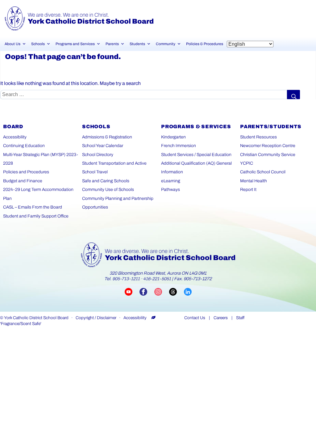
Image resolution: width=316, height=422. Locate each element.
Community (165, 44)
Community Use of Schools (108, 189)
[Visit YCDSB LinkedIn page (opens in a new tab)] (188, 291)
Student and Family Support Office (36, 216)
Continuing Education (24, 145)
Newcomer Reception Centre (267, 145)
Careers (221, 317)
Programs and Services (75, 44)
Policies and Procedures (26, 172)
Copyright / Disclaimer (96, 317)
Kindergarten (173, 137)
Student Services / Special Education (196, 154)
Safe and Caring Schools (105, 181)
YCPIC (246, 163)
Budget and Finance (22, 181)
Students (137, 44)
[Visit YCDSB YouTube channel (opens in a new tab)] (132, 291)
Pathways (170, 189)
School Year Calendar (102, 145)
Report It (248, 189)
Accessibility (15, 137)
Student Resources (258, 137)
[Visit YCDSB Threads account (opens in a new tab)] (176, 291)
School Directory (97, 154)
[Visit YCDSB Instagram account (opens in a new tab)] (161, 291)
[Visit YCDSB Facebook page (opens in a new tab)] (146, 291)
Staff (240, 317)
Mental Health (253, 181)
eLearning (170, 181)
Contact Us (194, 317)
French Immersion (178, 145)
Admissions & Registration (107, 137)
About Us (12, 44)
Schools (38, 44)
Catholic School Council (262, 172)
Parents (112, 44)
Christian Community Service (267, 154)
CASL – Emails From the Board (32, 207)
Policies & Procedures (204, 44)
